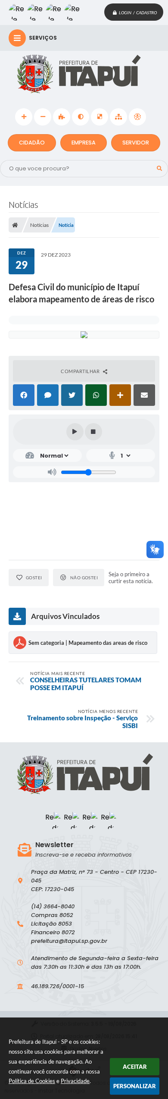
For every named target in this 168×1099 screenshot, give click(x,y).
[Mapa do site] (118, 117)
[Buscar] (159, 168)
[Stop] (93, 431)
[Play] (75, 431)
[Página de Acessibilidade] (137, 117)
